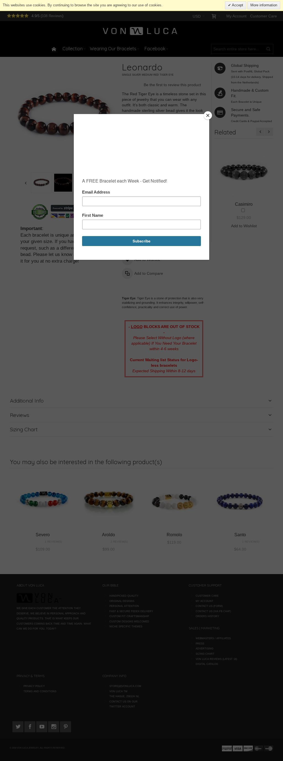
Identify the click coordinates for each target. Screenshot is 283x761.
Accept (237, 5)
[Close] (208, 115)
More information (263, 5)
